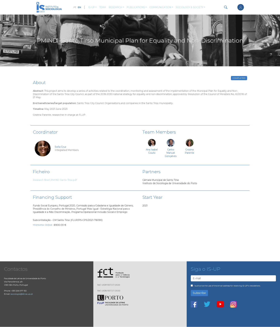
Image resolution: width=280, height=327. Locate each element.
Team (102, 7)
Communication (160, 7)
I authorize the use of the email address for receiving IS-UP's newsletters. (227, 285)
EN (79, 7)
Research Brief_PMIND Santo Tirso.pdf (55, 180)
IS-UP (91, 7)
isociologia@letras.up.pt (22, 294)
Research (115, 7)
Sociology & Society (189, 7)
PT (74, 7)
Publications (136, 7)
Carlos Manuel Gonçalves (170, 153)
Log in (240, 7)
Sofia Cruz (60, 146)
